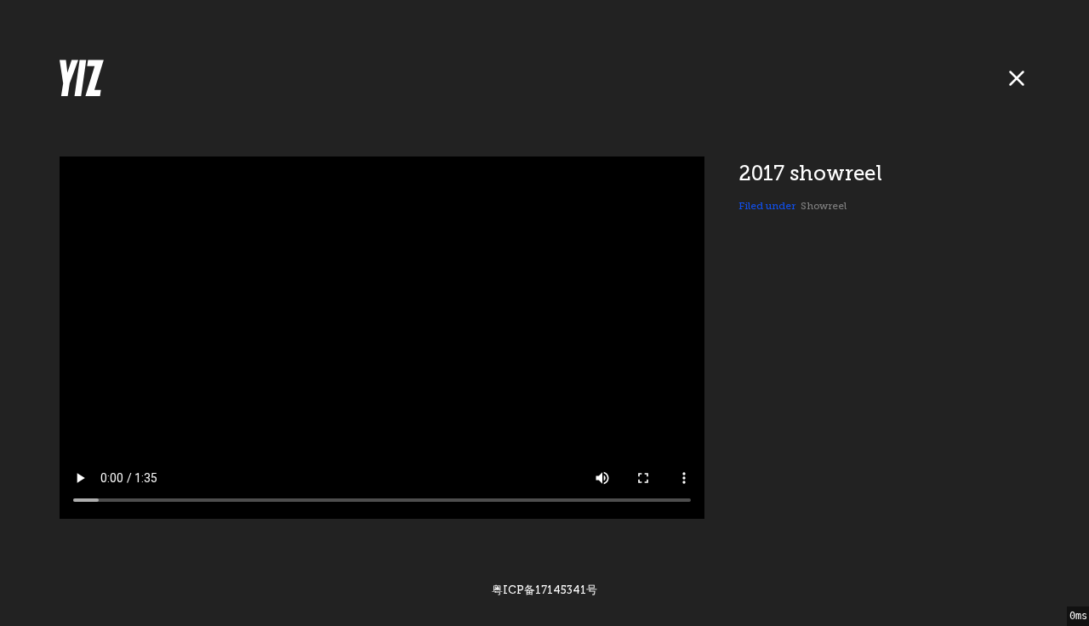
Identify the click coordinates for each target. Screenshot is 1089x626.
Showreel (824, 206)
